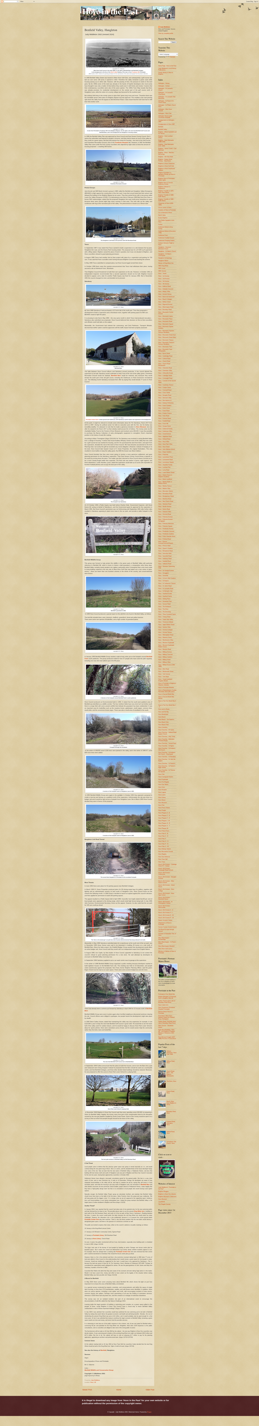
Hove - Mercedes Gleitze (165, 491)
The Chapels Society (164, 1204)
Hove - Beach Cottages (165, 299)
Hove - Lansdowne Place (165, 457)
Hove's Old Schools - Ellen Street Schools (166, 881)
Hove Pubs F (162, 838)
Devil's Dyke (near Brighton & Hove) (171, 1103)
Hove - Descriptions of (164, 400)
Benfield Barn (145, 1184)
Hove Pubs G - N (163, 841)
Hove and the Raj (163, 712)
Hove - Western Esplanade (166, 642)
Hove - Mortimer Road (164, 499)
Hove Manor (161, 800)
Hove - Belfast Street (164, 302)
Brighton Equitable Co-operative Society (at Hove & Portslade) (166, 174)
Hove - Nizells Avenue (164, 506)
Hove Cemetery (162, 727)
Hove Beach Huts (163, 722)
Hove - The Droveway (164, 611)
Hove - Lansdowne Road (165, 459)
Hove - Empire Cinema (165, 413)
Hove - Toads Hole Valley (165, 619)
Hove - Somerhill (163, 575)
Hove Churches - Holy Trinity (166, 736)
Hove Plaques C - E (164, 815)
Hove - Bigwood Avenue (165, 304)
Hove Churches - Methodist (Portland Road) (166, 739)
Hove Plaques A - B (164, 813)
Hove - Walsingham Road (165, 635)
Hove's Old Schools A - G (165, 910)
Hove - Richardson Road (165, 551)
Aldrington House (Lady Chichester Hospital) (165, 116)
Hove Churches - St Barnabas (167, 756)
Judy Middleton (165, 27)
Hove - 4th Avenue (163, 284)
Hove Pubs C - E (163, 836)
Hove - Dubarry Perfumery (166, 403)
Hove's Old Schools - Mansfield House (164, 898)
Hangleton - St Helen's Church (167, 251)
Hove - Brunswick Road (165, 321)
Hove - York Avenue (164, 674)
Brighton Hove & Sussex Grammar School (165, 183)
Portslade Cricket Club (92, 1219)
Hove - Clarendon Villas (165, 370)
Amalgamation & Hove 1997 (166, 124)
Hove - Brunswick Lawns (165, 316)
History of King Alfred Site (166, 263)
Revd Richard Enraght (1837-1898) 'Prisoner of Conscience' (167, 1037)
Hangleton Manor (163, 260)
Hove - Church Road (164, 361)
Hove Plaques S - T (164, 825)
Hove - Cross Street (164, 392)
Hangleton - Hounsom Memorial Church (164, 247)
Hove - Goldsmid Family (165, 428)
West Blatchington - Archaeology (164, 938)
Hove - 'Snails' (162, 273)
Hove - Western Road (164, 649)
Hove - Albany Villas (164, 291)
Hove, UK (93, 1382)
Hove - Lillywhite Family (165, 465)
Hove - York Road (163, 676)
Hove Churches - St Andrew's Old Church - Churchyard (166, 753)
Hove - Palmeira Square (165, 526)
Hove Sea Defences (164, 856)
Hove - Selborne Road (164, 563)
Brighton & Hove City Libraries (167, 1194)
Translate (172, 57)
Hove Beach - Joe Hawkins (166, 719)
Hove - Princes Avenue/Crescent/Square (165, 542)
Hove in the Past (110, 11)
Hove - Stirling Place (164, 599)
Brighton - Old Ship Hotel (165, 156)
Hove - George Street (164, 426)
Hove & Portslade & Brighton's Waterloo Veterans (167, 684)
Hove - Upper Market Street (166, 624)
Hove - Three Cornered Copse (167, 614)
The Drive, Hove (171, 1081)
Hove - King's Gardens (164, 452)
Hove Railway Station (164, 849)
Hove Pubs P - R (163, 844)
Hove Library (97, 1238)
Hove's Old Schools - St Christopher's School (165, 902)
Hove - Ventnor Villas (164, 627)
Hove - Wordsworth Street (165, 671)
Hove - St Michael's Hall (165, 591)
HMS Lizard (161, 268)
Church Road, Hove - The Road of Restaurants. (171, 1073)
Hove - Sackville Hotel (164, 553)
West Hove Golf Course (165, 948)
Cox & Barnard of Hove (165, 212)
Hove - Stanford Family (165, 596)
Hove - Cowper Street (164, 387)
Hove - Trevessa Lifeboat (165, 622)
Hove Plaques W (163, 828)
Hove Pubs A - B (163, 833)
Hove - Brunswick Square (165, 324)
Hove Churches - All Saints (166, 730)
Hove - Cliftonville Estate (165, 373)
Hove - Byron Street (164, 353)
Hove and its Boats (164, 709)
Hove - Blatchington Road (165, 307)
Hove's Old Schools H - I (165, 912)
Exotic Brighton (162, 218)
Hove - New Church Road (165, 501)
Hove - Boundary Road (165, 309)
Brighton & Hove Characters (166, 163)
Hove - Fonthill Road (164, 421)
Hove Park (161, 805)
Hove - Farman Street (164, 418)
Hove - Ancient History (164, 294)
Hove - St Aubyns (163, 580)
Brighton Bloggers (163, 1191)
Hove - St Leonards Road (165, 588)
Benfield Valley (162, 129)
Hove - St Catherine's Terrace (167, 583)
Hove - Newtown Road (164, 504)
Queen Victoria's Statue (165, 920)
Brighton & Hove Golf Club (166, 166)
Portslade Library (98, 1235)
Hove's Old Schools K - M (166, 915)
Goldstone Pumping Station (166, 240)
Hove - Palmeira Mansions (166, 523)
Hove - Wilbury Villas (164, 662)
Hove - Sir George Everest (166, 570)
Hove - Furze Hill (163, 423)
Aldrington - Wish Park (164, 113)
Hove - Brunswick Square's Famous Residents (166, 331)
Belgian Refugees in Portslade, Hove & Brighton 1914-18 (167, 997)
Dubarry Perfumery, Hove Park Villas (171, 1052)
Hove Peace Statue (164, 807)
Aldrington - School (163, 86)
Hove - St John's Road (164, 586)
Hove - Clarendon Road (165, 368)
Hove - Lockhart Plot (164, 467)
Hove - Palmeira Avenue (165, 517)
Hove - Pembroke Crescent (166, 531)
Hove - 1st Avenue (163, 276)
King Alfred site (139, 1211)
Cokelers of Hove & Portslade (167, 210)
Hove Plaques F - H (164, 818)
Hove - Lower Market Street (166, 472)
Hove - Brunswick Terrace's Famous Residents (166, 343)
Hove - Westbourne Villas (165, 640)
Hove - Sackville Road (164, 556)
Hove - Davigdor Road (164, 395)
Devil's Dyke (162, 215)
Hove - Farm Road (163, 416)
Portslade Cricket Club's (92, 419)
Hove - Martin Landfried (165, 479)
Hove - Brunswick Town (165, 346)
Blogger (149, 1412)
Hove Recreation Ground (165, 851)
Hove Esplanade (163, 779)
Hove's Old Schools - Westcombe (164, 906)
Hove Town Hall (162, 859)
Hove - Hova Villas (163, 441)
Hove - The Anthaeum (164, 606)
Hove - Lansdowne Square (166, 462)
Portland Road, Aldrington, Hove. (171, 1123)
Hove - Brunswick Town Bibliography (165, 350)
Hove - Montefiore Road (165, 493)
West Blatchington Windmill (166, 946)
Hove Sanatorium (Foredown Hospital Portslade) (166, 1008)
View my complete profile (165, 33)
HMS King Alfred (163, 266)
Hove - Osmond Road (164, 514)
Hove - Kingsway (163, 454)
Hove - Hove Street (164, 447)
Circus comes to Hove (164, 207)
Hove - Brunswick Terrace (165, 340)
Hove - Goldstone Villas (165, 431)
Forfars (160, 224)
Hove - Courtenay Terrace (165, 385)
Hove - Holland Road (164, 439)
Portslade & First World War (166, 994)
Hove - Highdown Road (165, 436)
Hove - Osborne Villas (164, 511)
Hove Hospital (162, 789)
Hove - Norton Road (164, 509)
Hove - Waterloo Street (165, 637)
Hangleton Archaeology (165, 258)
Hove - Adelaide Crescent (165, 289)
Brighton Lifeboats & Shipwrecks (164, 187)
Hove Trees (161, 862)
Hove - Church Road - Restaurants (164, 364)
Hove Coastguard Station (165, 777)
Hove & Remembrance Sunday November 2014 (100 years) (167, 690)
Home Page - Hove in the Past (167, 66)
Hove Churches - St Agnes (166, 746)
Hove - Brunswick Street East (167, 335)
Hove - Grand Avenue (164, 434)
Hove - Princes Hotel (164, 545)
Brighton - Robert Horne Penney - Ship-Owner (165, 160)
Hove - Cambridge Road (165, 356)
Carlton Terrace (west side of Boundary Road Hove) (166, 1001)
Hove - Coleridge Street (165, 375)
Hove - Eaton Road (163, 410)
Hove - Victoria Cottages (165, 630)
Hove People (162, 810)
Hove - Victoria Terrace (165, 632)
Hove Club (161, 774)
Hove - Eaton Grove (164, 408)
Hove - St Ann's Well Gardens (167, 578)
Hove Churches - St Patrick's (166, 763)
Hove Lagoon (162, 792)
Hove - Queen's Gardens (165, 548)
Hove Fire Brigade (163, 782)
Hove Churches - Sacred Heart (167, 743)
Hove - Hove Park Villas (165, 444)
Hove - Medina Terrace (165, 486)
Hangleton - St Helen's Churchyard (164, 254)
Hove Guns (161, 787)
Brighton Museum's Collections (167, 1196)
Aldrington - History (164, 83)
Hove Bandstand (163, 714)
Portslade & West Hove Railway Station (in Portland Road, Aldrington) (166, 1017)
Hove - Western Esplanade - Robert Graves (166, 645)
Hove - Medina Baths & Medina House (165, 482)
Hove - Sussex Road (164, 604)
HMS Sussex (162, 271)
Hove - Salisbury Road (164, 558)
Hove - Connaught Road (165, 378)
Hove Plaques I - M (164, 820)
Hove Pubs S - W (163, 846)
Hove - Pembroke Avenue (165, 528)
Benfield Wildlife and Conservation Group (99, 1370)
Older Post (150, 1390)
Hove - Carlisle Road (164, 358)
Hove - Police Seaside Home (166, 536)
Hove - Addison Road (164, 286)
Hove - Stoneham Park (165, 601)
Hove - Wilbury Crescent (165, 654)
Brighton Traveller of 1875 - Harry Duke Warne (166, 191)
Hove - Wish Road (163, 669)
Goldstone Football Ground (166, 238)
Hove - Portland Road (164, 539)
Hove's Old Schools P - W (166, 917)
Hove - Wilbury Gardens (165, 657)
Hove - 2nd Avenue (163, 278)
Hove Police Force (163, 831)
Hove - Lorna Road (163, 470)
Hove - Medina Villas (164, 488)
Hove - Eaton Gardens (164, 405)
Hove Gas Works (163, 784)
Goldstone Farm (163, 235)
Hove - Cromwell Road (164, 390)
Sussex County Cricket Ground (167, 927)
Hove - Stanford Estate (165, 593)
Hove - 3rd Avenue (163, 281)
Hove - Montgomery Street (166, 496)
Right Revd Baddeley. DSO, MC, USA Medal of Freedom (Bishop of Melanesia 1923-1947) (166, 1032)
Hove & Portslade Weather (166, 687)
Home (118, 1390)
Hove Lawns (162, 795)
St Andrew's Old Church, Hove (171, 1142)
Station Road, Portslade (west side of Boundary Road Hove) (167, 1022)
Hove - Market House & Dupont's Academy (165, 475)
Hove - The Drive (163, 609)
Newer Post (87, 1390)
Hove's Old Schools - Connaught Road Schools (165, 869)
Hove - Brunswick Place (165, 319)
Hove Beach (162, 717)
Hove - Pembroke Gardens (166, 534)
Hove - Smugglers (163, 573)
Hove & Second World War (166, 694)
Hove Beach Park (163, 724)
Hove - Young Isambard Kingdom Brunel (165, 679)
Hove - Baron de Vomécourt (166, 296)
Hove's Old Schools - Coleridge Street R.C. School (167, 865)
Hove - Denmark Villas (164, 398)
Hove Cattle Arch (163, 1005)
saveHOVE (161, 1201)
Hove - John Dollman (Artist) (166, 449)
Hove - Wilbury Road (164, 659)
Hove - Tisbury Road (164, 617)
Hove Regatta (162, 854)
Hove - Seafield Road (164, 561)
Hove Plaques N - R (164, 823)
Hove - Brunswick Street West (167, 337)
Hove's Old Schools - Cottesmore (164, 873)
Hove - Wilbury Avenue (165, 652)
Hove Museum (141, 427)
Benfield (160, 127)
